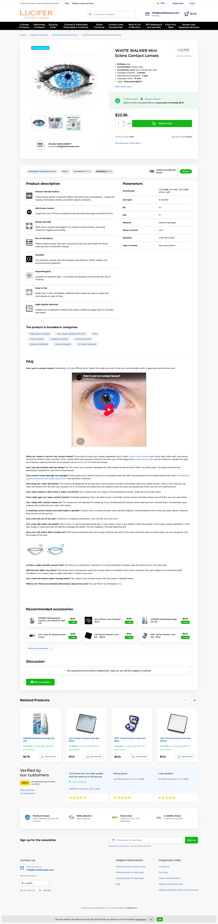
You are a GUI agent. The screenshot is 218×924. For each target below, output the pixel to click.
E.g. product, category (104, 14)
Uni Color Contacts (87, 344)
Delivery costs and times (83, 3)
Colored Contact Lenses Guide (130, 866)
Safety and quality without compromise (178, 890)
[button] (92, 79)
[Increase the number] (124, 122)
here (119, 584)
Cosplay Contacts (59, 339)
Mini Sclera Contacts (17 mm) (65, 35)
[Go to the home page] (37, 14)
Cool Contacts (36, 339)
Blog (118, 884)
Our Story (163, 872)
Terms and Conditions (169, 878)
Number (118, 123)
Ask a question (42, 682)
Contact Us (164, 866)
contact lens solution (138, 456)
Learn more (140, 919)
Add (73, 622)
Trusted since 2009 (173, 818)
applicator (83, 462)
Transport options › (153, 99)
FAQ (67, 3)
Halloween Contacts (39, 35)
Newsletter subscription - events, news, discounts (130, 846)
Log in (192, 3)
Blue (95, 334)
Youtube (47, 890)
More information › (124, 86)
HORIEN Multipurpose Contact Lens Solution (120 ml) (51, 620)
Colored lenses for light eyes (130, 878)
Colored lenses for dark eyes (130, 872)
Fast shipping (83, 818)
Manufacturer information (128, 143)
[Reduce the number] (124, 125)
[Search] (90, 14)
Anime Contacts (83, 339)
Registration (178, 3)
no (151, 919)
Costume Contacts (39, 344)
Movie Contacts (62, 344)
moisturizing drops (144, 459)
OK (159, 919)
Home (23, 35)
